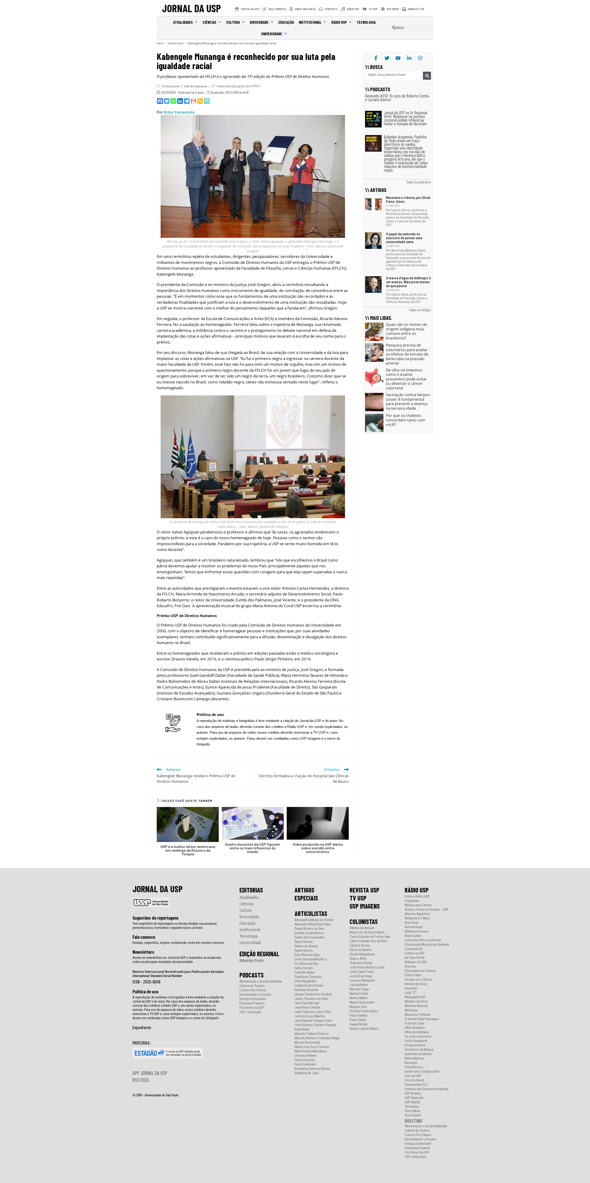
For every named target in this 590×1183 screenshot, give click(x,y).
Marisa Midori (359, 998)
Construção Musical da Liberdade (427, 945)
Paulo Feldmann (305, 1064)
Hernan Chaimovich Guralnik (313, 994)
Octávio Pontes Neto (364, 1011)
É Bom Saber (413, 975)
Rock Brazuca (414, 1067)
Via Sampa (412, 1107)
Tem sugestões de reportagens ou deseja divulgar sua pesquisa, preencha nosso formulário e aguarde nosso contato (175, 925)
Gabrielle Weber (305, 972)
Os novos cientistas (418, 1037)
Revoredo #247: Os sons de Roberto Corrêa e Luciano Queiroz (397, 97)
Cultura (233, 22)
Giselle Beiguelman (362, 954)
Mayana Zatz (358, 1007)
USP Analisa (413, 1093)
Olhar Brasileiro (415, 1028)
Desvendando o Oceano (255, 995)
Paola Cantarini (305, 1060)
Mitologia (411, 1010)
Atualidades (183, 22)
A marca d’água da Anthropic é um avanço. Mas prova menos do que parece (408, 282)
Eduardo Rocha (360, 946)
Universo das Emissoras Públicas (426, 1089)
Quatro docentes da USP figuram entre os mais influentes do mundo (252, 847)
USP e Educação (250, 1012)
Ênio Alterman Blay (307, 955)
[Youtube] (398, 58)
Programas (412, 901)
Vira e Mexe (412, 1111)
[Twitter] (167, 101)
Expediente (142, 1027)
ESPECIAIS (306, 898)
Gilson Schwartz (361, 950)
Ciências (209, 22)
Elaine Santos (304, 951)
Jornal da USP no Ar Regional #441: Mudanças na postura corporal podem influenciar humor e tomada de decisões (405, 118)
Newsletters (143, 952)
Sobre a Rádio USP (417, 896)
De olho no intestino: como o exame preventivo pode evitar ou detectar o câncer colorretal (406, 379)
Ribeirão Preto (251, 960)
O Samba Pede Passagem (422, 1019)
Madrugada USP (415, 997)
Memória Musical (416, 1006)
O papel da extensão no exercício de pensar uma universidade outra (404, 238)
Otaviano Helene (305, 1056)
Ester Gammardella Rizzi (311, 959)
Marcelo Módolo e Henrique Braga (317, 1038)
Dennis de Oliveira (306, 946)
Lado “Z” (410, 993)
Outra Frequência (416, 1041)
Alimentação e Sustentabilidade (260, 981)
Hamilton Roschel (306, 990)
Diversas (410, 966)
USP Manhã (412, 1102)
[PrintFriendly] (207, 101)
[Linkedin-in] (409, 58)
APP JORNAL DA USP (150, 1073)
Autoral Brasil (414, 927)
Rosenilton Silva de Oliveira (312, 1069)
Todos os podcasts (418, 182)
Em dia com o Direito (418, 980)
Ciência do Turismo (252, 986)
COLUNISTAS (364, 921)
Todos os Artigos (420, 309)
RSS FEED (141, 1080)
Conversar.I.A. (414, 949)
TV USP (358, 898)
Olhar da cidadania (417, 1032)
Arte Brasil (412, 923)
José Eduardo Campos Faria (313, 1021)
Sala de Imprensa (195, 86)
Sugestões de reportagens (156, 918)
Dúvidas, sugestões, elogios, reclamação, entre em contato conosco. (179, 943)
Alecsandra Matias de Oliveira (314, 920)
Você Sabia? (413, 1115)
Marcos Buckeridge (307, 1043)
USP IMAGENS (365, 906)
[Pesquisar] (427, 76)
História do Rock (416, 984)
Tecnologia (366, 22)
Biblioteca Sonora (416, 931)
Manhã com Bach (416, 1001)
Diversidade (259, 22)
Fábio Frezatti (304, 968)
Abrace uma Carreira (418, 905)
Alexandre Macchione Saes (313, 924)
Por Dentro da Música (419, 1050)
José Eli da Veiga (361, 976)
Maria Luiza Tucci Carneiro (312, 1047)
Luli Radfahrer (359, 985)
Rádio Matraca (414, 1058)
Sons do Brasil (414, 1080)
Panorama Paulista (252, 1003)
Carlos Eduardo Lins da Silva (368, 941)
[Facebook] (160, 101)
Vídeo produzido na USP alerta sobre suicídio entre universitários (318, 847)
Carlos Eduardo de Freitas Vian (370, 937)
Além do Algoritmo (417, 914)
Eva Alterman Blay (306, 964)
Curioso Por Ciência (252, 990)
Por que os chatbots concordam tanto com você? (405, 420)
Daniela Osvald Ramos (309, 933)
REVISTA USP (364, 890)
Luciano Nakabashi (362, 981)
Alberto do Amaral (362, 928)
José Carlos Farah (362, 972)
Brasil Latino (413, 936)
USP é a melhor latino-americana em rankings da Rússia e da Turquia (187, 850)
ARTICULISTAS (311, 913)
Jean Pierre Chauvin (308, 1007)
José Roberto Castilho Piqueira (315, 1025)
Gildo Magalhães (306, 981)
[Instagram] (420, 58)
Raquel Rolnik (359, 1024)
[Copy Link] (200, 101)
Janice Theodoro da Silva (311, 999)
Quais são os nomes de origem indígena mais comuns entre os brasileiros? (406, 331)
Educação (286, 22)
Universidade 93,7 (416, 1085)
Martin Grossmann (362, 1002)
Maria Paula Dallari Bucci (311, 1051)
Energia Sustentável (252, 999)
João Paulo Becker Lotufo (367, 967)
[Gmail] (193, 101)
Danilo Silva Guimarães (310, 937)
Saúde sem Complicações (422, 1072)
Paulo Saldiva (358, 1016)
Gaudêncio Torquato (308, 977)
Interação (411, 988)
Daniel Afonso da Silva (309, 929)
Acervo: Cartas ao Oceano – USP (426, 910)
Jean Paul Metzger (307, 1003)
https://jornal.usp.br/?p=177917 (238, 86)
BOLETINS (413, 1121)
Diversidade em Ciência (420, 971)
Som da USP (413, 1076)
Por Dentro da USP (251, 1008)
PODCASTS (251, 975)
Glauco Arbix (358, 959)
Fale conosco (144, 937)
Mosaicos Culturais (418, 1015)
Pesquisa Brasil (415, 1045)
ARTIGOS (304, 890)
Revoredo (411, 1063)
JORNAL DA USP (191, 8)
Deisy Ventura (304, 942)
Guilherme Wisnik (361, 963)
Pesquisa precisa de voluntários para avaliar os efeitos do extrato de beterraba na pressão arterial (407, 354)
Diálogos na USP (416, 962)
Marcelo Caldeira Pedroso (312, 1034)
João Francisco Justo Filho (313, 1012)
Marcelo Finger (359, 989)
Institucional (310, 22)
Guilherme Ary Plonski (309, 986)
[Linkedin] (180, 101)
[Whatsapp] (173, 101)
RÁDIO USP (417, 890)
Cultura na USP (415, 953)
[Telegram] (187, 101)
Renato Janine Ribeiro (364, 1029)
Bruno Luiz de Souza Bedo (367, 932)
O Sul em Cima (414, 1023)
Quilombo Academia (418, 1054)
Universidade (271, 33)
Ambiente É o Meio (417, 918)
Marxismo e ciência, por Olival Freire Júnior (408, 200)
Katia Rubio (302, 1029)
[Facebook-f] (376, 58)
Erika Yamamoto (179, 112)
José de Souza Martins (310, 1016)
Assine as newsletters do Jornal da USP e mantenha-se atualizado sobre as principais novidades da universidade (177, 960)
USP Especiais (414, 1098)
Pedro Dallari (358, 1020)
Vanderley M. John (307, 1073)
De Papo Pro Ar (415, 958)
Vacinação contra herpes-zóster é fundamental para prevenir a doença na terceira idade (408, 401)
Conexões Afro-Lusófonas (423, 940)
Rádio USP (339, 22)
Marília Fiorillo (359, 994)
